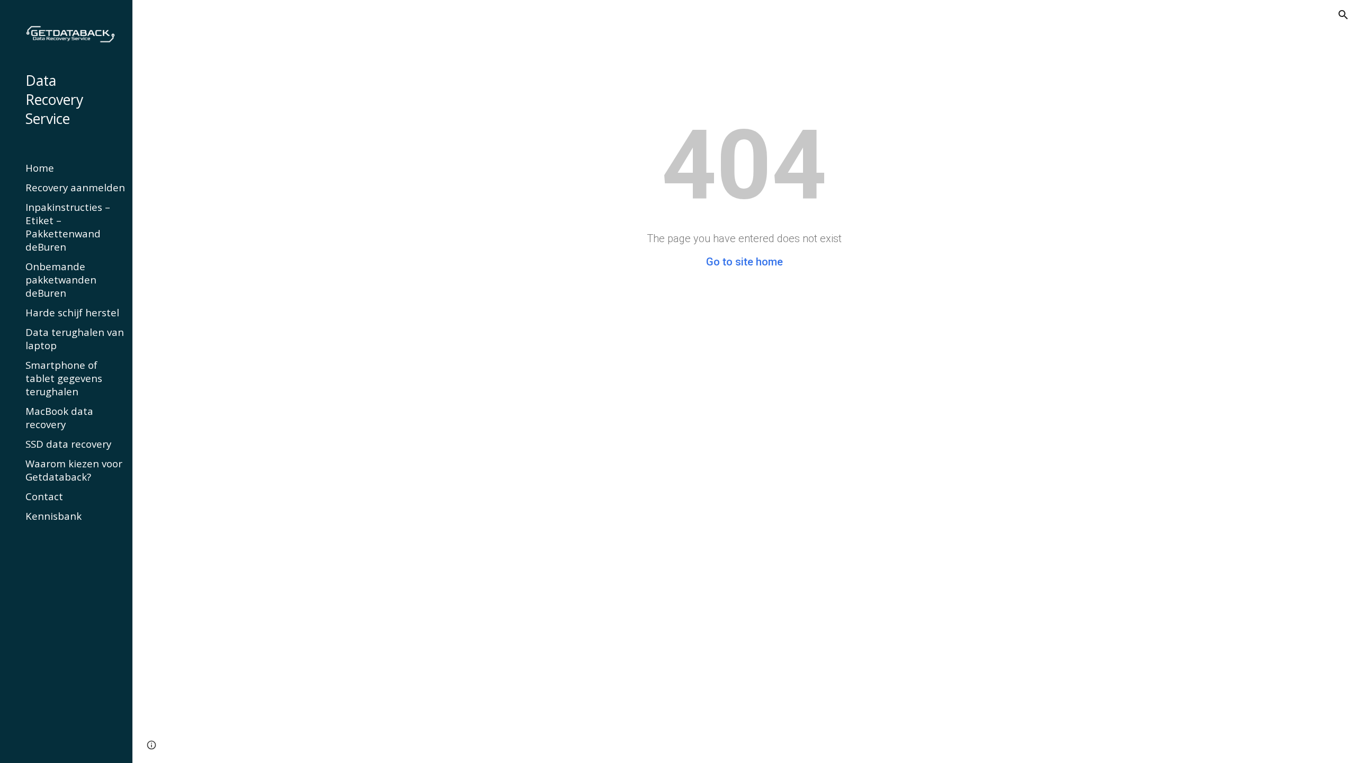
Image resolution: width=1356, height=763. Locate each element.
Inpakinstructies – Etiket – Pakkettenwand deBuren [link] (67, 226)
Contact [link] (44, 496)
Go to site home (744, 261)
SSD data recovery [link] (68, 443)
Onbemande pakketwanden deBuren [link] (60, 279)
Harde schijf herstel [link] (72, 312)
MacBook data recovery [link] (59, 417)
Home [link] (39, 167)
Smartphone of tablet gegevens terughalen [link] (63, 378)
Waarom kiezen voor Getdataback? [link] (73, 470)
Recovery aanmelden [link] (75, 187)
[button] (1343, 15)
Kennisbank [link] (53, 515)
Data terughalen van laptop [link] (74, 338)
